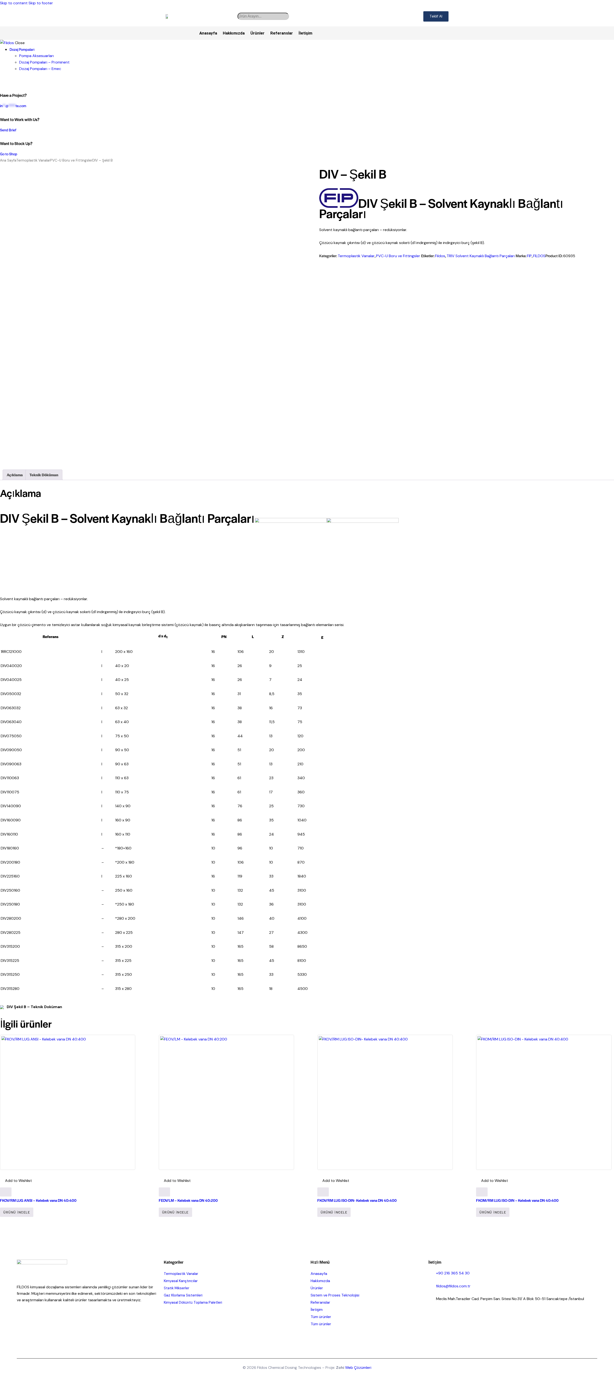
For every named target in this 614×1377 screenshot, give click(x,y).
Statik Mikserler (176, 1288)
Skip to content (14, 3)
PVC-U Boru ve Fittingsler (71, 160)
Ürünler (257, 33)
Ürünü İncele (16, 1212)
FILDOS (539, 255)
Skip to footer (41, 3)
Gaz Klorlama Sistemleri (183, 1295)
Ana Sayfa (8, 160)
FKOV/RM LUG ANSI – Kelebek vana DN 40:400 (38, 1200)
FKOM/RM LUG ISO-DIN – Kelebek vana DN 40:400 (517, 1200)
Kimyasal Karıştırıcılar (181, 1280)
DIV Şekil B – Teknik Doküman (34, 1006)
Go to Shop (8, 153)
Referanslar (281, 33)
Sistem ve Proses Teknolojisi (335, 1295)
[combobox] (263, 16)
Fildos (440, 255)
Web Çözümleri (358, 1367)
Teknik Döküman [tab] (44, 474)
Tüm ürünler (321, 1316)
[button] (16, 1181)
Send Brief (8, 129)
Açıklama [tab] (15, 474)
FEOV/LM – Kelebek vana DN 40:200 (188, 1200)
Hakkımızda (234, 33)
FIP (529, 255)
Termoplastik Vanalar (33, 160)
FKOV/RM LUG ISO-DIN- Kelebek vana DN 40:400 (357, 1200)
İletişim (305, 33)
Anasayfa (208, 33)
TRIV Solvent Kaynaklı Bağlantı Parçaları (481, 255)
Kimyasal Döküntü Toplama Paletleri (193, 1302)
